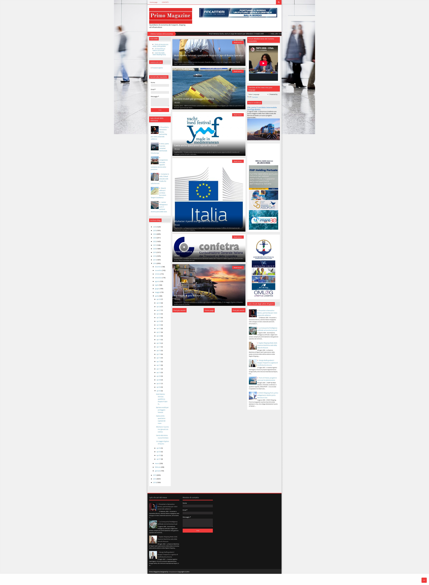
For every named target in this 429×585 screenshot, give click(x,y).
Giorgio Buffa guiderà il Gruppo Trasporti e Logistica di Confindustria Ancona (267, 362)
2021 (155, 245)
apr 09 (159, 376)
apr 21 (159, 332)
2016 (155, 263)
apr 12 (159, 365)
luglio (157, 285)
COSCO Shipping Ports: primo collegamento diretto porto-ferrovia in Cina (267, 395)
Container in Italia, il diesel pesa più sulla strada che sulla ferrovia (160, 178)
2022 (155, 241)
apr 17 (159, 347)
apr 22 (159, 328)
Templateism (173, 572)
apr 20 (159, 336)
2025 (155, 230)
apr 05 (159, 391)
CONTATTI (165, 2)
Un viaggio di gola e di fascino (189, 295)
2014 (155, 479)
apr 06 (159, 387)
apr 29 (159, 303)
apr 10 (159, 372)
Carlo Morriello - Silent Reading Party (159, 54)
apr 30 (159, 299)
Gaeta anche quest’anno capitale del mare (195, 145)
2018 (155, 256)
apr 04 (159, 448)
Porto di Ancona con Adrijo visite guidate (160, 45)
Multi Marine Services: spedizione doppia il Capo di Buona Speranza (208, 55)
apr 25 (159, 318)
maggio (157, 292)
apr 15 (159, 354)
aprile (157, 296)
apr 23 (159, 325)
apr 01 (159, 459)
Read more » (238, 42)
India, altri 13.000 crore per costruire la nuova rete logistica (246, 34)
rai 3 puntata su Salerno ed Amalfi (159, 49)
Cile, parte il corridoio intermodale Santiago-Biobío (262, 108)
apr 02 (159, 455)
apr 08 (159, 380)
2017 (155, 260)
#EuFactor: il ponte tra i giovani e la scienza (162, 429)
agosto (157, 281)
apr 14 (159, 358)
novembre (158, 270)
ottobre (157, 274)
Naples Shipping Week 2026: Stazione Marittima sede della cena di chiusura (267, 345)
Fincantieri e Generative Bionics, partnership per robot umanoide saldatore (267, 312)
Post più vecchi (238, 310)
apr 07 (159, 383)
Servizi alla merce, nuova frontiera (191, 251)
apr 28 (159, 307)
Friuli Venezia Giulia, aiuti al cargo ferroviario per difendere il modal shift (190, 34)
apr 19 (159, 340)
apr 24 (159, 321)
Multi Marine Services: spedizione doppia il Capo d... (161, 399)
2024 (155, 234)
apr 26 (159, 314)
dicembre (158, 267)
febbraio (158, 467)
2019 (155, 252)
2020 (155, 249)
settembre (158, 278)
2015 (155, 475)
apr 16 (159, 351)
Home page (153, 2)
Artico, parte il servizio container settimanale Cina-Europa (160, 148)
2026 (155, 227)
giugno (157, 289)
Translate (255, 97)
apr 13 (159, 361)
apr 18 (159, 343)
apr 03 (159, 452)
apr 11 (159, 369)
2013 (155, 482)
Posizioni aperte (157, 68)
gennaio (158, 471)
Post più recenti (179, 310)
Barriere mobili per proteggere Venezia (162, 409)
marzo (157, 463)
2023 (155, 238)
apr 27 (159, 310)
